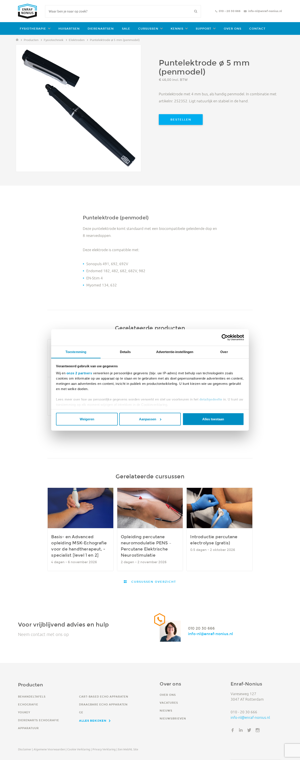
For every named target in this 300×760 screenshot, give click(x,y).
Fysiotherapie (33, 28)
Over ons (232, 28)
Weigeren (87, 419)
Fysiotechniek (53, 40)
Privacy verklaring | (104, 749)
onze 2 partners (79, 373)
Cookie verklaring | (79, 749)
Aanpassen (147, 419)
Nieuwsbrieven (173, 718)
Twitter (249, 730)
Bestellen (180, 119)
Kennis (177, 28)
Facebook (233, 730)
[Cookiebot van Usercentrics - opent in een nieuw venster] (225, 337)
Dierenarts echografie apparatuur (38, 724)
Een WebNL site (128, 749)
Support (203, 28)
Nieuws (166, 710)
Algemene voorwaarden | (50, 749)
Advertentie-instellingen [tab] (174, 352)
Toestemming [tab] (75, 352)
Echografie (28, 704)
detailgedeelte (210, 399)
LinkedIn (241, 730)
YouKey (24, 712)
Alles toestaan (213, 419)
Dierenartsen (101, 28)
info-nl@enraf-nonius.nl (265, 11)
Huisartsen (69, 28)
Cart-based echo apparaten (103, 696)
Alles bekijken (93, 720)
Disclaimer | (25, 749)
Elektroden (77, 40)
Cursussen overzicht (153, 581)
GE (81, 712)
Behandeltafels (32, 696)
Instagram (258, 730)
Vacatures (169, 702)
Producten (31, 40)
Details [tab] (125, 352)
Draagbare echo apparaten (103, 704)
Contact (257, 28)
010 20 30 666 (201, 628)
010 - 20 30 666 (229, 11)
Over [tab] (224, 352)
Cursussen (148, 28)
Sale (126, 28)
